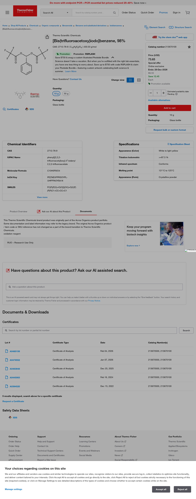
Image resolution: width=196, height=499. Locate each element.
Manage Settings (13, 489)
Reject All (182, 489)
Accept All (161, 489)
